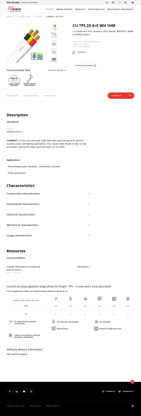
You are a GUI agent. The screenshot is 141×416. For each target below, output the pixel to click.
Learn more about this (56, 70)
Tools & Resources (96, 9)
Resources (49, 95)
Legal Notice (35, 406)
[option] (14, 80)
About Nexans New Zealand (120, 9)
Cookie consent (53, 406)
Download (83, 267)
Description (12, 95)
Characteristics (31, 95)
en (133, 2)
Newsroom (80, 9)
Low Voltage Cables (23, 17)
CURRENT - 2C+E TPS (54, 17)
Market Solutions (64, 9)
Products (50, 9)
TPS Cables (38, 17)
